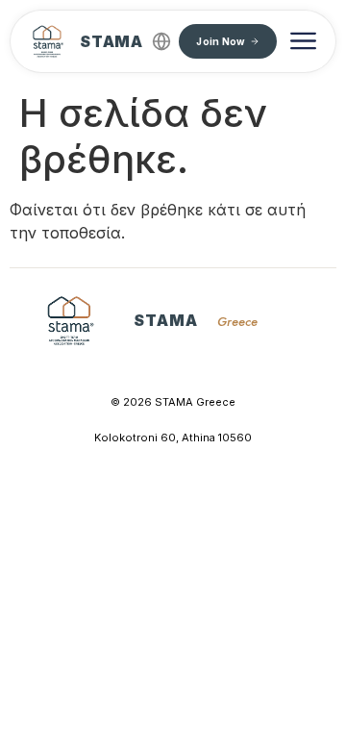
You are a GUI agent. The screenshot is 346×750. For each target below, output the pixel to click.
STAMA (112, 41)
